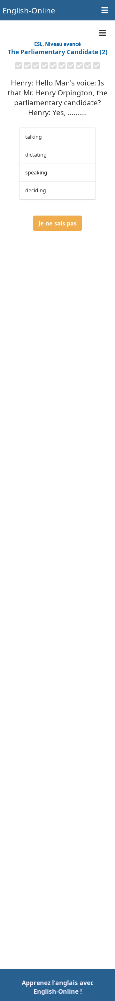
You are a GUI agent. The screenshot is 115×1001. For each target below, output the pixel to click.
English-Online (29, 10)
